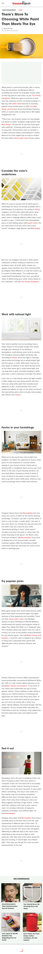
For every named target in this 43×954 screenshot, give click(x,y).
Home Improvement (9, 10)
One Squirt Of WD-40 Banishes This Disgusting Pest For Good (10, 937)
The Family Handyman (30, 281)
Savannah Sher (8, 28)
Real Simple (6, 124)
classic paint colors (16, 619)
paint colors (33, 223)
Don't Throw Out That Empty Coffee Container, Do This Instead (31, 937)
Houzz (37, 209)
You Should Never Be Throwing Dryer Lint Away (32, 906)
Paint (20, 10)
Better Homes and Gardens (16, 685)
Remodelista (28, 513)
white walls (16, 103)
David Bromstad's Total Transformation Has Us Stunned (9, 906)
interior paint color (20, 138)
